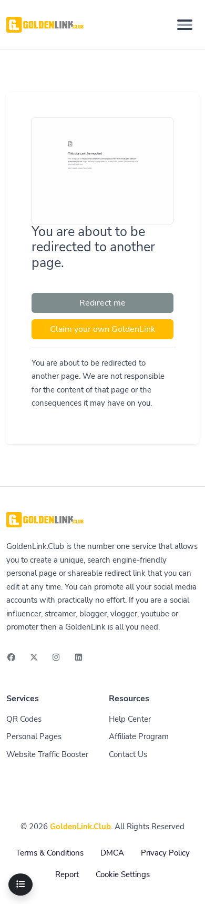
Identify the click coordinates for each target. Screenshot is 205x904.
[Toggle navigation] (185, 24)
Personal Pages (34, 736)
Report (67, 874)
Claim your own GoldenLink (102, 329)
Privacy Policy (165, 853)
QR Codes (24, 719)
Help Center (130, 719)
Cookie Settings (123, 874)
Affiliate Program (139, 736)
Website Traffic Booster (47, 754)
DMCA (112, 853)
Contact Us (128, 754)
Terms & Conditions (50, 853)
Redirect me (102, 303)
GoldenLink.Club (80, 826)
